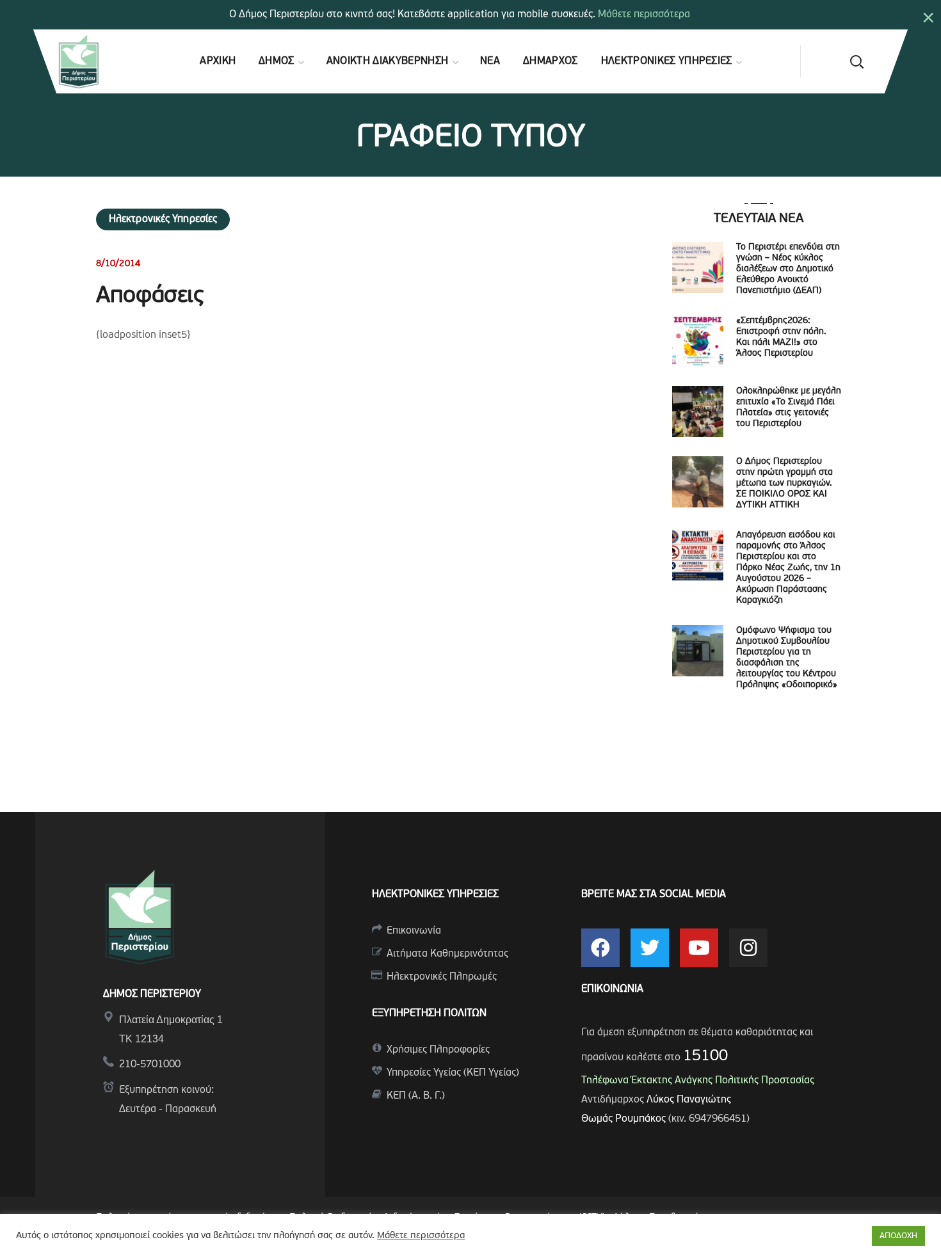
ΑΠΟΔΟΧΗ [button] (898, 1236)
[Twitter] (650, 947)
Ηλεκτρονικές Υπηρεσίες (163, 219)
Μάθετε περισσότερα (644, 15)
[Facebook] (600, 947)
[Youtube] (699, 947)
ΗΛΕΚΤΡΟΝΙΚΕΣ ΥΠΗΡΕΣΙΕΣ (435, 894)
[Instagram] (748, 947)
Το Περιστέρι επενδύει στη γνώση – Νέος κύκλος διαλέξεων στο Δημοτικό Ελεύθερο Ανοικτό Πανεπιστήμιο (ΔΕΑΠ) (788, 269)
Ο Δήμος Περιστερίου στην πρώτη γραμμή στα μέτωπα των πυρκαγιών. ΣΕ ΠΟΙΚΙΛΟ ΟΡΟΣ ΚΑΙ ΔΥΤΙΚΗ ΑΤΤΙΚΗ (784, 483)
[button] (856, 61)
